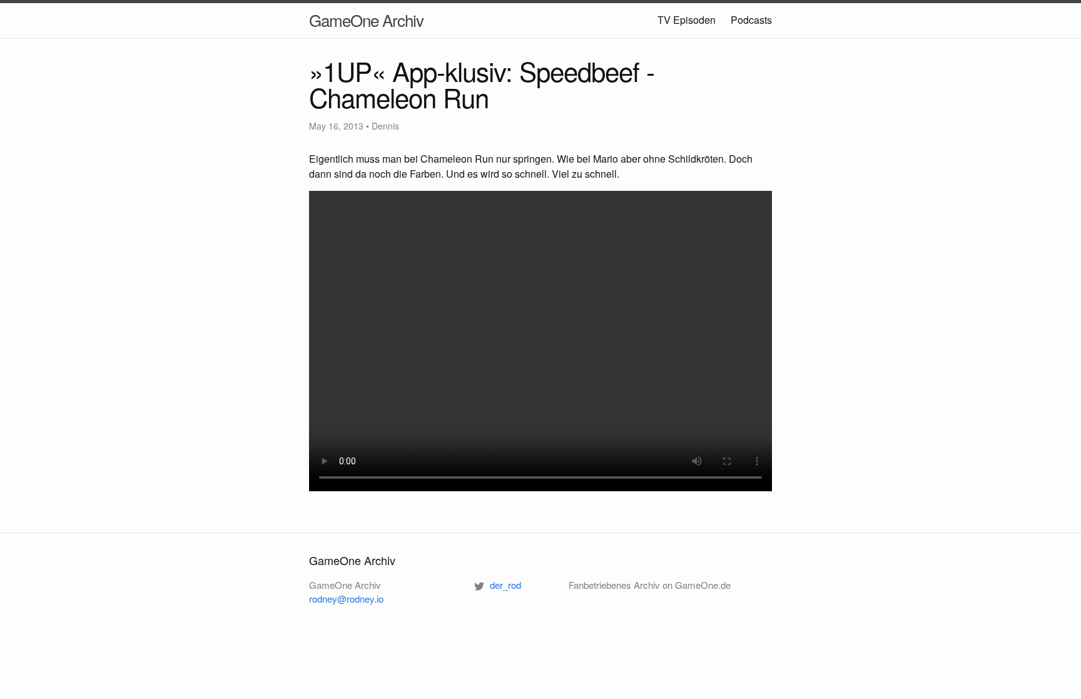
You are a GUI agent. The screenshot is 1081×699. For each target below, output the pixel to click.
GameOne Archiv (366, 19)
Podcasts (751, 20)
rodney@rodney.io (346, 598)
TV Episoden (686, 20)
